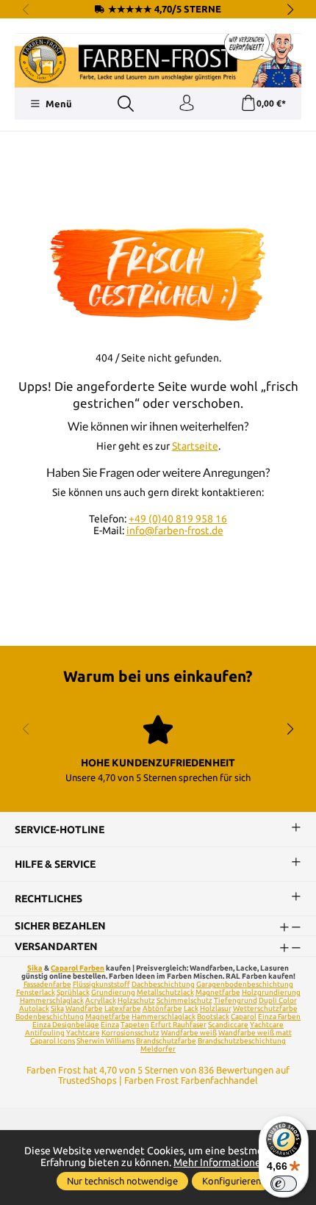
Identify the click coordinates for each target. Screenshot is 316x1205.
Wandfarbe (84, 1008)
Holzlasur (215, 1008)
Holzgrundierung (271, 992)
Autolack (34, 1008)
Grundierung (113, 992)
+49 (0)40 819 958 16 (178, 519)
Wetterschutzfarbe (265, 1008)
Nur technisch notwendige (122, 1181)
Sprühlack (73, 992)
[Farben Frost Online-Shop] (158, 60)
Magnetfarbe (217, 992)
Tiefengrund (235, 1000)
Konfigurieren (231, 1181)
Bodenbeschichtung (49, 1016)
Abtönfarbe (162, 1008)
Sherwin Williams (105, 1041)
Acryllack (100, 1000)
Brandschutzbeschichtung (242, 1041)
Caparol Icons (52, 1041)
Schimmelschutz (184, 1000)
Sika (35, 968)
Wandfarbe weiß (189, 1033)
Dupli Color (278, 1000)
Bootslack (213, 1016)
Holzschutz (136, 1000)
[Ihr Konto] (187, 103)
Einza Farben (279, 1016)
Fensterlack (35, 992)
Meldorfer (158, 1049)
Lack (191, 1008)
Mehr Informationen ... (224, 1162)
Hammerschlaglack (52, 1000)
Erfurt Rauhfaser (179, 1025)
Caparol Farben (77, 968)
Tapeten (135, 1025)
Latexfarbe (122, 1008)
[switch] (283, 1184)
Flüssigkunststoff (101, 984)
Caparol (243, 1016)
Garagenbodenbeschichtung (244, 984)
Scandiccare (228, 1025)
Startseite (195, 446)
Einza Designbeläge (65, 1025)
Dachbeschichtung (163, 984)
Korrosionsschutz (130, 1033)
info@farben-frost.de (174, 530)
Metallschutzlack (165, 992)
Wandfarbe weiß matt (255, 1033)
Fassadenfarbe (47, 984)
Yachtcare (83, 1033)
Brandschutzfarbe (166, 1041)
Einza (110, 1025)
